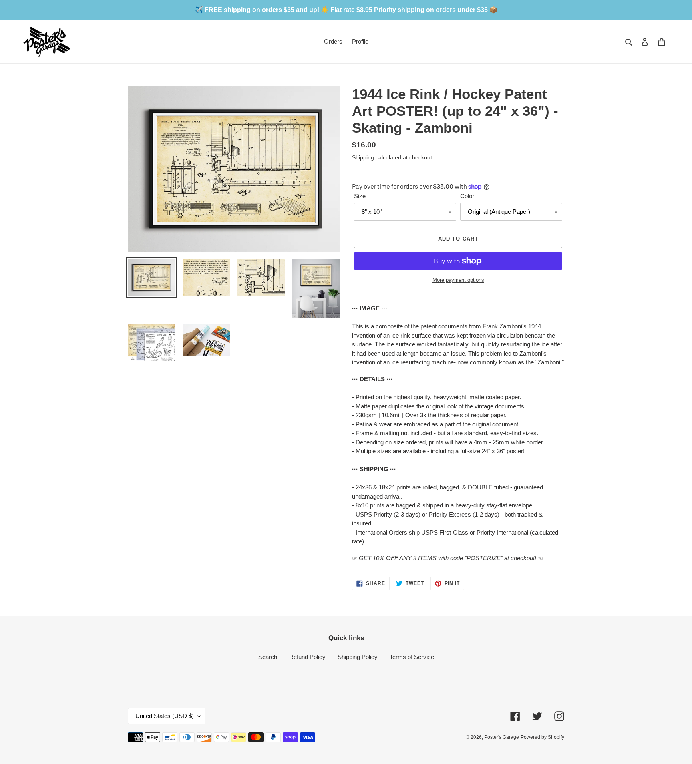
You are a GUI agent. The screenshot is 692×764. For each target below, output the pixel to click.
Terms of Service (412, 656)
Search (267, 656)
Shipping (363, 157)
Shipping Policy (358, 656)
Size (360, 196)
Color (467, 196)
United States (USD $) (164, 715)
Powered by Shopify (542, 737)
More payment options (458, 280)
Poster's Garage (501, 737)
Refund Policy (307, 656)
